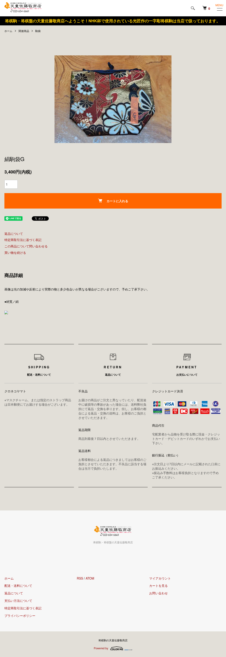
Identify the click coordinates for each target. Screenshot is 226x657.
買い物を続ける (15, 252)
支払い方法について (18, 600)
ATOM (90, 578)
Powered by (101, 648)
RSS (80, 578)
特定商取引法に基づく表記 (22, 239)
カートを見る (158, 585)
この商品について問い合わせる (26, 246)
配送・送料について (18, 585)
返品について (13, 233)
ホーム (8, 31)
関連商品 (24, 31)
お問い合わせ (158, 593)
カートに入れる (117, 201)
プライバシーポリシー (19, 615)
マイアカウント (160, 578)
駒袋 (38, 31)
